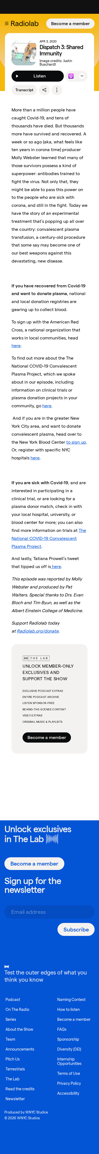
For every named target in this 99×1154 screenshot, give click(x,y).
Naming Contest (71, 999)
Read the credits (20, 1089)
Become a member (70, 23)
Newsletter (15, 1099)
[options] (56, 90)
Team (10, 1039)
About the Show (19, 1029)
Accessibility (68, 1093)
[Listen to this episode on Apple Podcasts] (70, 76)
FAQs (62, 1029)
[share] (44, 90)
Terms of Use (68, 1073)
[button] (6, 23)
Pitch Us (13, 1059)
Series (11, 1019)
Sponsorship (68, 1039)
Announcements (20, 1049)
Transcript (24, 90)
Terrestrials (15, 1069)
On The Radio (17, 1009)
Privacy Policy (69, 1083)
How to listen (68, 1009)
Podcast (13, 999)
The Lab (28, 839)
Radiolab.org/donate (38, 631)
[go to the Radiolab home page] (26, 23)
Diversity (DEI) (69, 1049)
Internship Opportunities (69, 1061)
